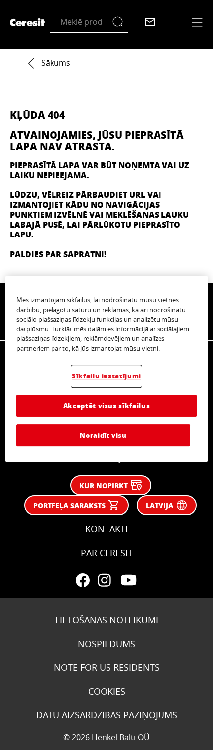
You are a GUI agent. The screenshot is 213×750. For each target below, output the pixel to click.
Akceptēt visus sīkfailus (106, 405)
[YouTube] (128, 580)
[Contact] (150, 22)
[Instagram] (104, 580)
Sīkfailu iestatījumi (106, 376)
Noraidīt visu (103, 435)
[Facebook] (83, 580)
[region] (106, 369)
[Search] (120, 22)
